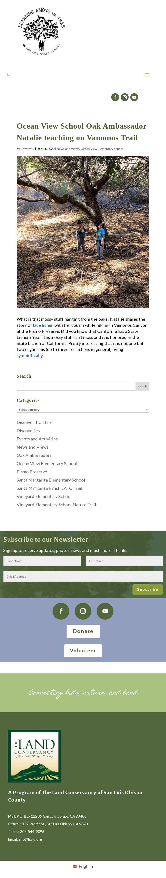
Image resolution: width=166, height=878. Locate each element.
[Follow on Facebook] (115, 97)
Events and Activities (37, 438)
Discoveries (28, 430)
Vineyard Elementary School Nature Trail (56, 504)
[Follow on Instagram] (125, 97)
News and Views (68, 148)
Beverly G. (27, 148)
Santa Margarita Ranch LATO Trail (49, 488)
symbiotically (30, 355)
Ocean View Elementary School (102, 148)
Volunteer (83, 650)
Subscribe (147, 589)
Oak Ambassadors (34, 455)
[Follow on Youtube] (134, 97)
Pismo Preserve (32, 471)
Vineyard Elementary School (44, 496)
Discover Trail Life (35, 422)
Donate (83, 631)
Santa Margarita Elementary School (51, 479)
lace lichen (43, 325)
